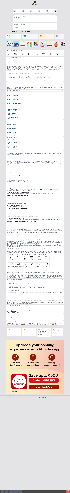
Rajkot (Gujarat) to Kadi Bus (12, 142)
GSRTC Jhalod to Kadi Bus (12, 110)
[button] (14, 11)
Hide (61, 224)
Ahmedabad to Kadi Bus (12, 147)
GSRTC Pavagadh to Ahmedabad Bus (14, 92)
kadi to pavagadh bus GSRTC (29, 287)
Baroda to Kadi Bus (11, 139)
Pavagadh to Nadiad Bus (12, 128)
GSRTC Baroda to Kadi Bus (12, 109)
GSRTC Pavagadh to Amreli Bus (13, 102)
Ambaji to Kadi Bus (11, 143)
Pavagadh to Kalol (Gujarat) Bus (13, 127)
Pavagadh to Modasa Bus (12, 129)
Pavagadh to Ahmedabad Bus (13, 123)
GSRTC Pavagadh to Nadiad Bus (13, 98)
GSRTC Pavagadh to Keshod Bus (13, 95)
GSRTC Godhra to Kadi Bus (12, 118)
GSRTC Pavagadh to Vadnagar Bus (13, 104)
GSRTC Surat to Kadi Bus (12, 114)
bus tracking (45, 323)
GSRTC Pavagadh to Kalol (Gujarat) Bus (14, 96)
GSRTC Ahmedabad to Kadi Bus (13, 117)
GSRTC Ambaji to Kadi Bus (12, 113)
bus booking (54, 87)
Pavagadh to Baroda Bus (12, 131)
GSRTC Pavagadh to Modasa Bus (13, 99)
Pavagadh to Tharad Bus (12, 124)
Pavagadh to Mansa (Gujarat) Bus (13, 133)
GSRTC (11, 251)
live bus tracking (52, 219)
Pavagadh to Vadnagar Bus (12, 135)
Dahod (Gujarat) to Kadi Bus (12, 146)
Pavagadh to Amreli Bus (12, 132)
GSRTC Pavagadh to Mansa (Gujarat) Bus (14, 103)
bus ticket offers (42, 189)
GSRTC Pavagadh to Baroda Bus (13, 100)
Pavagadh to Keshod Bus (12, 125)
